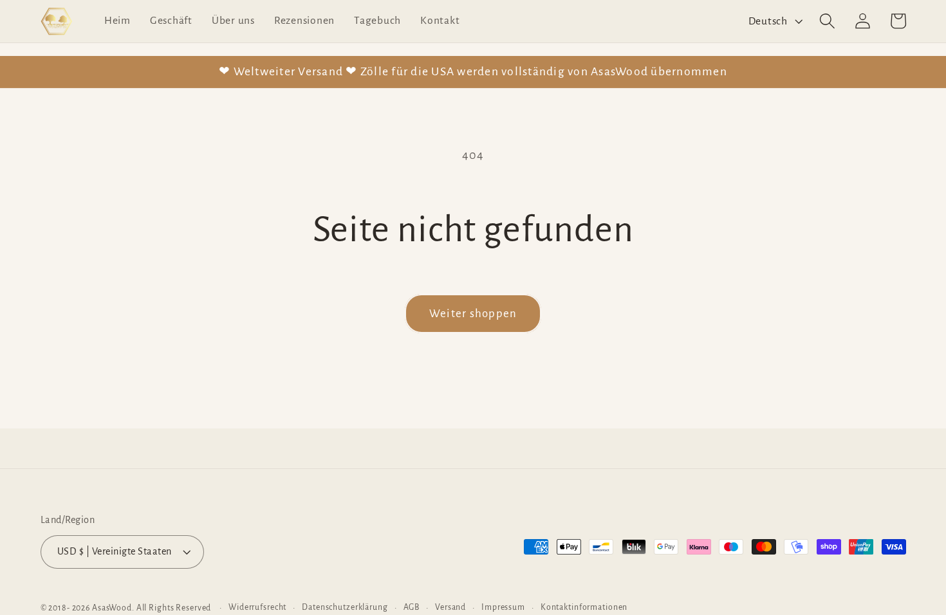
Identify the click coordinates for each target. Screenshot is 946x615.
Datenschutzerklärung (345, 607)
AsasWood (112, 607)
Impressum (503, 607)
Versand (450, 607)
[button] (827, 21)
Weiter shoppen (473, 314)
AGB (411, 607)
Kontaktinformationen (584, 607)
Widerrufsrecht (257, 607)
